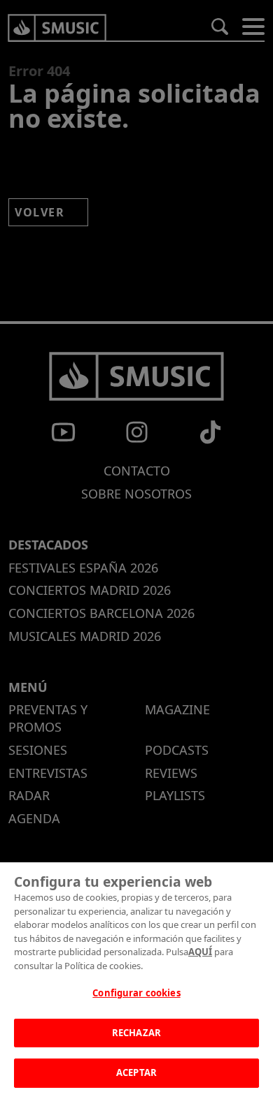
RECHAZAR (136, 1032)
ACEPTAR (136, 1072)
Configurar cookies (136, 993)
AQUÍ (200, 951)
